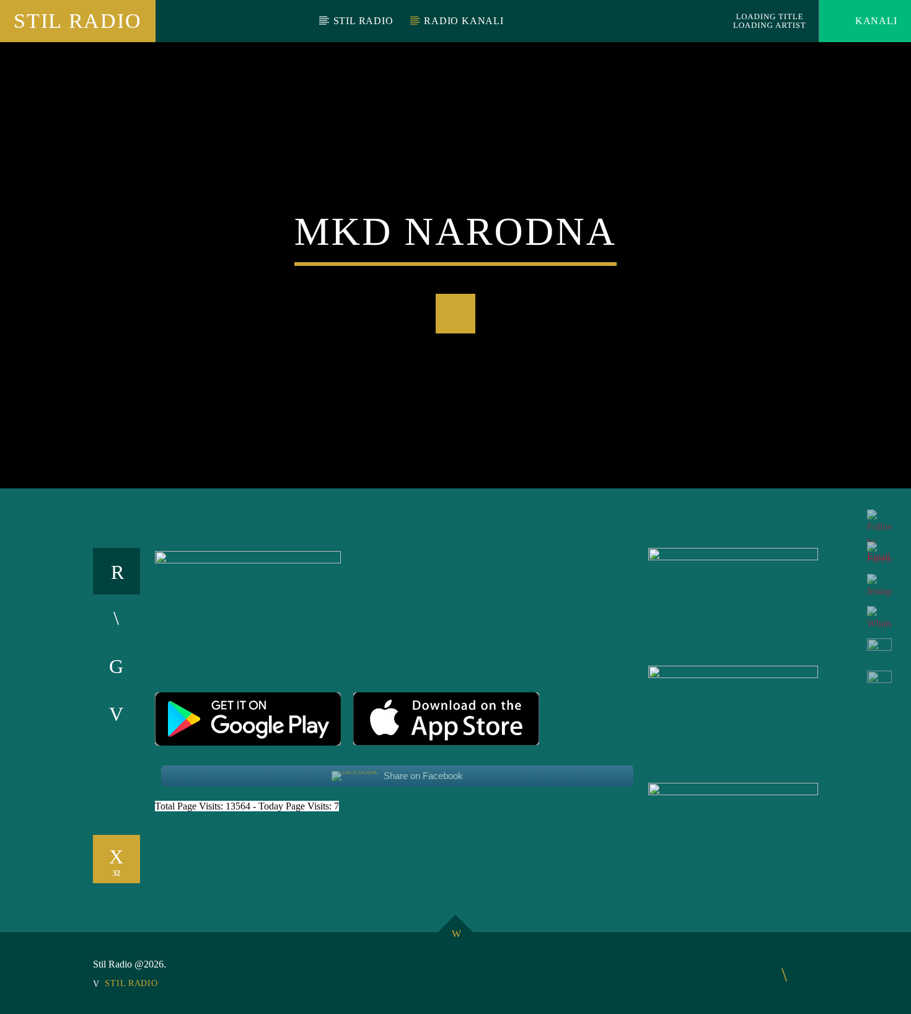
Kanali (874, 20)
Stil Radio (77, 20)
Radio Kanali (464, 20)
